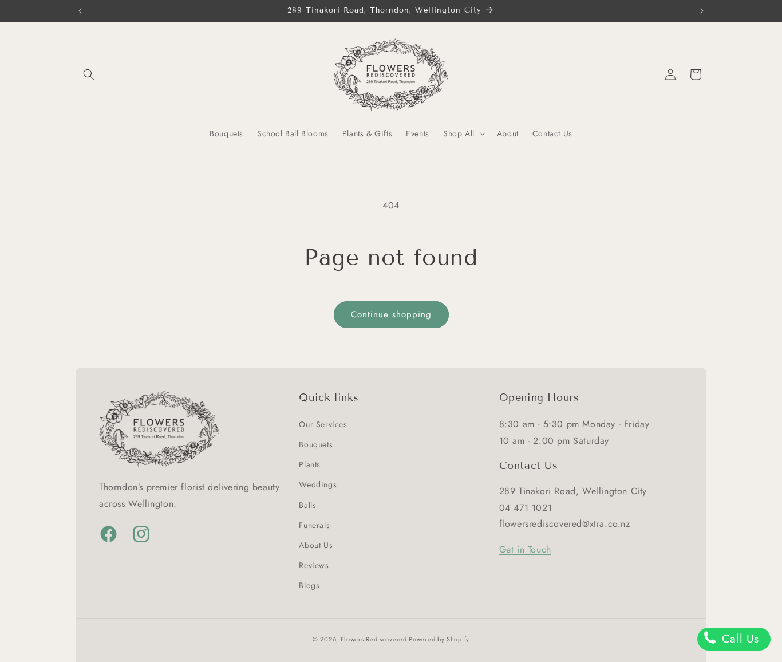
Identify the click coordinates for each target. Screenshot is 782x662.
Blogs (309, 584)
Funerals (314, 524)
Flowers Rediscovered (375, 639)
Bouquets (316, 444)
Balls (307, 504)
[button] (88, 74)
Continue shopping (391, 314)
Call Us (738, 639)
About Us (316, 544)
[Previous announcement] (80, 11)
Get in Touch (525, 548)
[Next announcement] (701, 11)
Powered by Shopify (439, 639)
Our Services (323, 423)
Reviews (314, 564)
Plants (310, 464)
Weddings (318, 484)
